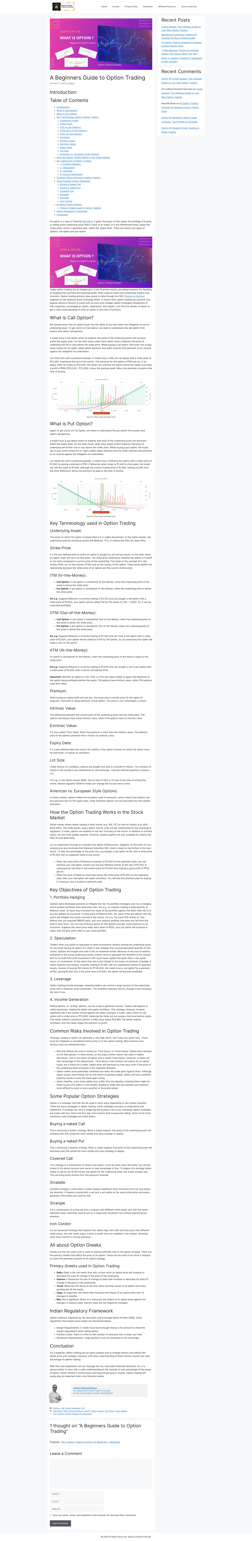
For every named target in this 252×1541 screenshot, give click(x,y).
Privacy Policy (131, 6)
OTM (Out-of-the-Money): (73, 130)
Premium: (65, 137)
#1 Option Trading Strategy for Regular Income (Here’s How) (180, 107)
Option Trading (97, 1411)
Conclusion (62, 214)
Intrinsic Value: (67, 140)
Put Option (109, 1411)
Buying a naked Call (70, 184)
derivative (87, 221)
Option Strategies (73, 1408)
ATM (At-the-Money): (71, 134)
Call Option (58, 1411)
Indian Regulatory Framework (72, 211)
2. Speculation (67, 167)
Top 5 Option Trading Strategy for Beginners (72, 1414)
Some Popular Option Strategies (73, 181)
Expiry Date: (66, 147)
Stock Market (121, 1411)
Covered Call (67, 191)
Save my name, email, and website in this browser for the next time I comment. (94, 1515)
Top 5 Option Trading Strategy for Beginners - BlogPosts (90, 1442)
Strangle (64, 198)
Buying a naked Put (70, 188)
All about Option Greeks (69, 204)
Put (83, 1408)
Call (62, 1408)
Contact (116, 6)
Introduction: (63, 107)
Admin (164, 78)
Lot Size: (64, 151)
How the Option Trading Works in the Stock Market (83, 157)
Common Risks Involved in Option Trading (78, 177)
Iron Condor (66, 201)
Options (56, 1408)
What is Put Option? (67, 114)
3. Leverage (66, 171)
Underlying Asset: (69, 120)
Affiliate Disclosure (167, 6)
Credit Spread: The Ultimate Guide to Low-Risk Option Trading (182, 93)
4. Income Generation (71, 174)
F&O (65, 1411)
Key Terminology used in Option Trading (78, 117)
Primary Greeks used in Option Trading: (80, 208)
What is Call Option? (67, 110)
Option (87, 1411)
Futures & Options (134, 296)
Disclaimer (148, 6)
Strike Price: (66, 124)
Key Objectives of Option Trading (74, 161)
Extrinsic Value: (68, 144)
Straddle (64, 194)
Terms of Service (189, 6)
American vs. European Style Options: (80, 154)
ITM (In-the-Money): (70, 127)
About (104, 6)
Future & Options (75, 1411)
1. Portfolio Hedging (70, 164)
